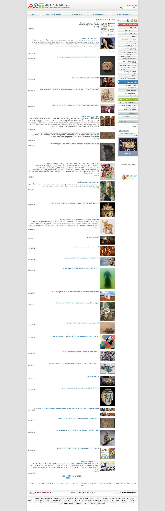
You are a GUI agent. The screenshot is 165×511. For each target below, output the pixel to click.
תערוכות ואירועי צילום (128, 69)
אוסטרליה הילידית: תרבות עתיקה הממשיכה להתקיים (80, 388)
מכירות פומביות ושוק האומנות (129, 49)
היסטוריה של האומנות (128, 67)
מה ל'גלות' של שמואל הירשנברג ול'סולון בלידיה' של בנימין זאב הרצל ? (74, 144)
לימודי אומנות (131, 85)
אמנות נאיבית (131, 41)
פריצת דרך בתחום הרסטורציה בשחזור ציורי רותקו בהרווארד (78, 448)
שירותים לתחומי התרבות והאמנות (130, 109)
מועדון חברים (77, 14)
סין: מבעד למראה (93, 377)
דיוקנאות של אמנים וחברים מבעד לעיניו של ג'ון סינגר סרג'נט (77, 303)
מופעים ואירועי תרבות (128, 56)
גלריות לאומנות (130, 30)
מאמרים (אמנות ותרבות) (130, 94)
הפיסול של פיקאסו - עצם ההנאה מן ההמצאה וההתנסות (79, 220)
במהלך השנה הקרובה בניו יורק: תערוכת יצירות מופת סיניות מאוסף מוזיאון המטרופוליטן (68, 133)
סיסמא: (135, 128)
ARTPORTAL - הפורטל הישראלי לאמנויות (83, 493)
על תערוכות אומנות (129, 59)
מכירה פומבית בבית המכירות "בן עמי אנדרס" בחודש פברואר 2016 (75, 105)
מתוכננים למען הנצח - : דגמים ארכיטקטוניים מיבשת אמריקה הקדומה (74, 203)
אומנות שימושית (130, 46)
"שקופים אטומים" (92, 237)
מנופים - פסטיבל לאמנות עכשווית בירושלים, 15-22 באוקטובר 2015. (75, 292)
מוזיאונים (133, 28)
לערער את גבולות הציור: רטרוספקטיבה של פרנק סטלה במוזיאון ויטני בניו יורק (71, 163)
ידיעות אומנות (131, 54)
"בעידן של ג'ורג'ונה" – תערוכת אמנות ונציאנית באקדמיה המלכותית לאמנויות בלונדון (69, 89)
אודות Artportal (98, 14)
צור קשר (33, 14)
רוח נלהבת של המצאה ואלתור (88, 182)
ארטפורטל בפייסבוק (53, 14)
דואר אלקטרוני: (135, 125)
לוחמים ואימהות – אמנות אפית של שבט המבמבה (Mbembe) (77, 430)
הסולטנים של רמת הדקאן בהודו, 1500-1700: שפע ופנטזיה (78, 418)
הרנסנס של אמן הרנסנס (90, 38)
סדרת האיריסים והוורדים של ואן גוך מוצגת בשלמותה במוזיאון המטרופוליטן (72, 363)
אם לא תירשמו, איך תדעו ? (89, 23)
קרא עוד (96, 27)
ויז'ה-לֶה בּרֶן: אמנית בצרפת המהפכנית (85, 78)
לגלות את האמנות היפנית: (90, 461)
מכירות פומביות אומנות (128, 102)
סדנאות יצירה (131, 91)
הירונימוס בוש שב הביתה (90, 116)
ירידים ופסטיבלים (130, 52)
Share (68, 478)
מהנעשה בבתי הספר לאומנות (129, 62)
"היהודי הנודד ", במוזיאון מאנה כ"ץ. (86, 247)
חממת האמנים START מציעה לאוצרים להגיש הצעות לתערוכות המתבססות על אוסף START (66, 409)
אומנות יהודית (131, 43)
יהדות (134, 76)
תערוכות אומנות (130, 33)
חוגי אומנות (132, 88)
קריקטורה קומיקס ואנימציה (130, 72)
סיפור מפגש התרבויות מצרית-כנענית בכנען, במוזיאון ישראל (78, 57)
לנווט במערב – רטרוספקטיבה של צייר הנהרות (83, 323)
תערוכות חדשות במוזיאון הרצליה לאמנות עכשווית (81, 258)
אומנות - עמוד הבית (124, 14)
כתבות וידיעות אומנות (128, 39)
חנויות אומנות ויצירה (129, 105)
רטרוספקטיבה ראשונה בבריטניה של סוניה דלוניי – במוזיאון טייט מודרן (74, 336)
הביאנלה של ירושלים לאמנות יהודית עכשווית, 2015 (81, 268)
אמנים (134, 36)
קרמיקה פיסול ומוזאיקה (128, 65)
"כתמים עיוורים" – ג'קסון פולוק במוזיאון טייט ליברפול (80, 351)
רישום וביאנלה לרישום (128, 78)
